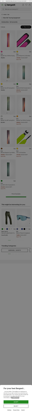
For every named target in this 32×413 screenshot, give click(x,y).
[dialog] (16, 399)
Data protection (15, 397)
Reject (16, 406)
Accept (16, 402)
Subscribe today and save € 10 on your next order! (16, 1)
